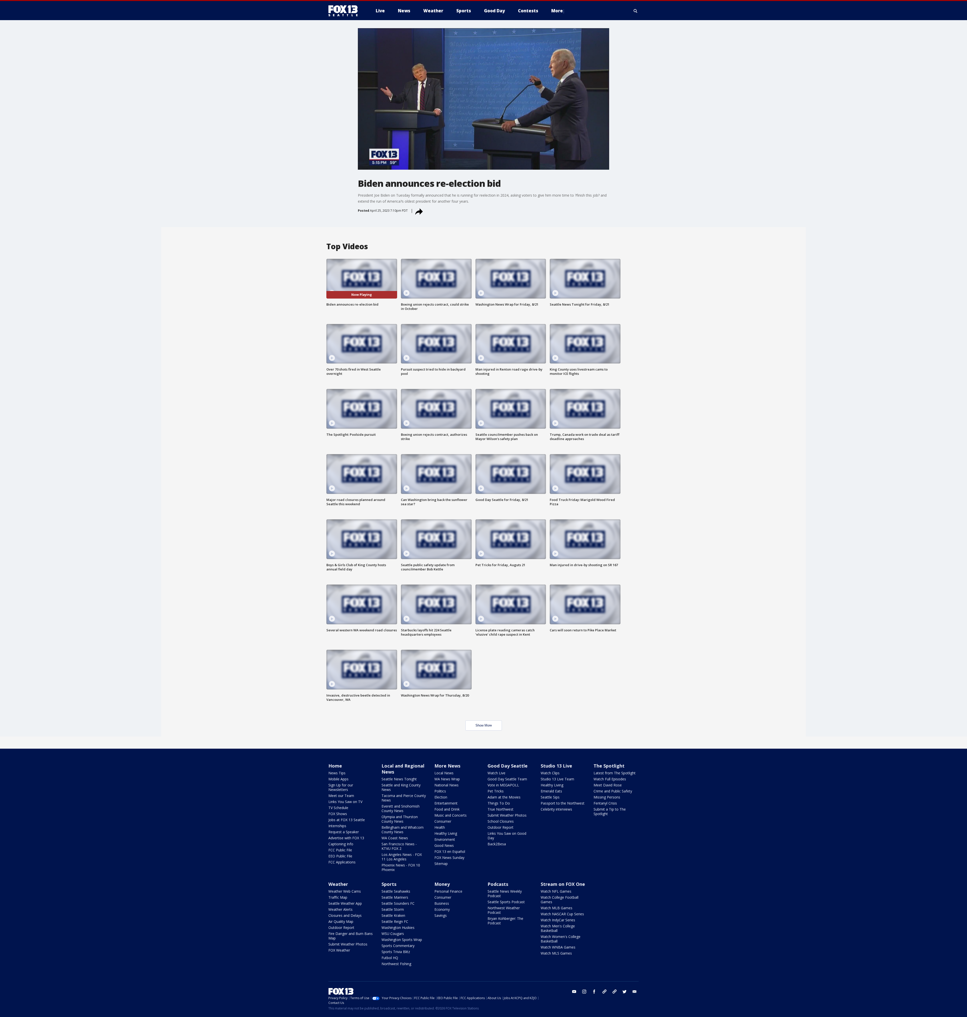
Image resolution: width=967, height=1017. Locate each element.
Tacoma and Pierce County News (404, 798)
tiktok (604, 992)
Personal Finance (448, 891)
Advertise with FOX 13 (346, 838)
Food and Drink (447, 809)
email (635, 992)
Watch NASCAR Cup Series (562, 914)
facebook (594, 992)
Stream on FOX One (563, 884)
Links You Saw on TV (345, 801)
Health (439, 827)
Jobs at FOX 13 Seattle (346, 819)
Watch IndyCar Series (558, 920)
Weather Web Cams (344, 891)
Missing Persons (607, 797)
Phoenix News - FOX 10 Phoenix (401, 867)
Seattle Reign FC (395, 921)
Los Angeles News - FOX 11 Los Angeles (402, 856)
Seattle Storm (393, 909)
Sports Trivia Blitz (396, 951)
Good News (444, 845)
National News (446, 785)
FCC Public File (340, 850)
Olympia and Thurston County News (400, 819)
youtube (574, 992)
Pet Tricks (496, 791)
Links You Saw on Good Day (507, 835)
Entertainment (446, 803)
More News (447, 766)
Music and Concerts (450, 815)
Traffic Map (337, 897)
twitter (624, 992)
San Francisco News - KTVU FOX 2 (399, 846)
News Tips (337, 773)
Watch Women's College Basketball (560, 938)
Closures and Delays (345, 915)
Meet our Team (341, 795)
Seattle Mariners (395, 897)
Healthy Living (445, 833)
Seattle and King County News (401, 787)
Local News (444, 773)
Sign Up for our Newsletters (340, 787)
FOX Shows (337, 813)
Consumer (442, 821)
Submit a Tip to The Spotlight (610, 811)
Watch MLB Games (556, 907)
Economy (442, 909)
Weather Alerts (340, 909)
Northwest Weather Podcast (504, 910)
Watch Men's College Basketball (558, 928)
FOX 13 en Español (449, 851)
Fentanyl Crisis (605, 803)
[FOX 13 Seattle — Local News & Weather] (345, 11)
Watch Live (496, 773)
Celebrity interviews (556, 809)
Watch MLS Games (556, 953)
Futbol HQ (390, 957)
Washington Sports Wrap (402, 939)
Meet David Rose (608, 785)
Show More (483, 725)
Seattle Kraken (393, 915)
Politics (440, 791)
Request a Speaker (343, 831)
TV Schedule (338, 807)
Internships (337, 825)
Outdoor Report (500, 827)
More (557, 11)
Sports (389, 884)
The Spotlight (609, 766)
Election (440, 797)
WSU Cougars (393, 933)
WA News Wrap (447, 779)
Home (335, 766)
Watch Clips (550, 773)
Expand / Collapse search (636, 11)
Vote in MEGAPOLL (503, 785)
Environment (444, 839)
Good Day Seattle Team (507, 779)
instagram (584, 992)
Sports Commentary (398, 945)
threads (614, 992)
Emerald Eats (551, 791)
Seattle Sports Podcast (506, 901)
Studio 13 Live (556, 766)
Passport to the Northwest (562, 803)
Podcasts (498, 884)
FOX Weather (339, 950)
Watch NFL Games (556, 891)
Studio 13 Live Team (557, 779)
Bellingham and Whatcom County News (403, 829)
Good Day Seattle (508, 766)
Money (442, 884)
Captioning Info (340, 844)
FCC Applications (342, 862)
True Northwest (500, 809)
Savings (440, 915)
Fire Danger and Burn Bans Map (350, 935)
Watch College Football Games (559, 899)
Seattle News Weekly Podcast (505, 893)
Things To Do (499, 803)
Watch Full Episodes (610, 779)
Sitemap (441, 863)
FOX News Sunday (449, 857)
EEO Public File (340, 856)
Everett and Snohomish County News (401, 808)
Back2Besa (497, 844)
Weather (338, 884)
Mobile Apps (338, 779)
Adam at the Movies (504, 797)
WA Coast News (395, 838)
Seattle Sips (550, 797)
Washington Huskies (398, 927)
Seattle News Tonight (399, 779)
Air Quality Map (340, 921)
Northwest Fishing (396, 963)
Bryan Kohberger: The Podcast (505, 920)
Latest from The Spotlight (615, 773)
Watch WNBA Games (558, 947)
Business (441, 903)
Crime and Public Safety (613, 791)
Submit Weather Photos (507, 815)
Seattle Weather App (345, 903)
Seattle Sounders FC (398, 903)
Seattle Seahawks (396, 891)
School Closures (501, 821)
